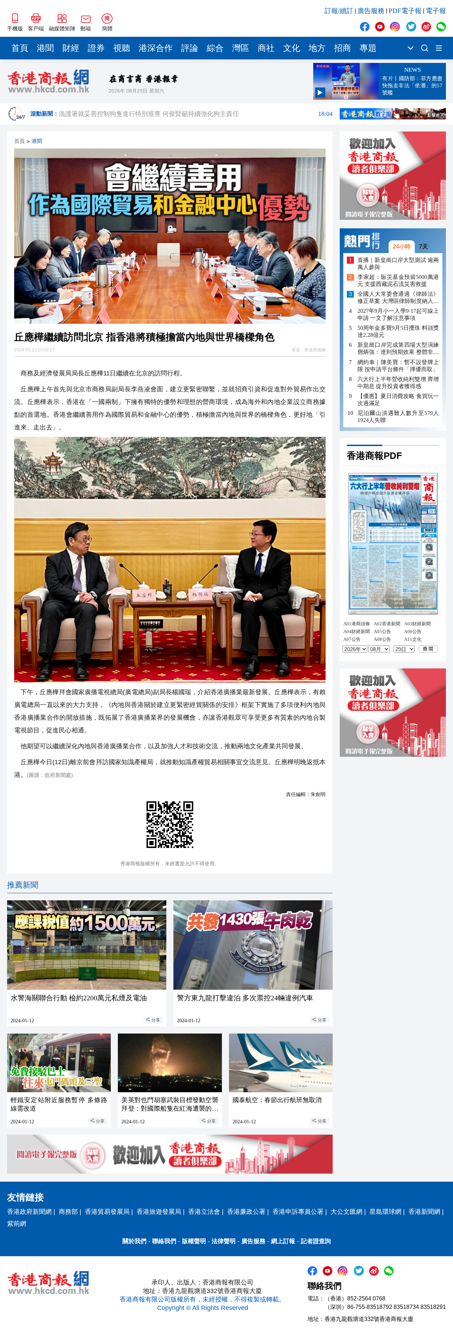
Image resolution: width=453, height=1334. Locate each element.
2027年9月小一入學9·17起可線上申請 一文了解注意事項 (398, 314)
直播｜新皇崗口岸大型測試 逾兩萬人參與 (398, 263)
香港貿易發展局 (107, 1211)
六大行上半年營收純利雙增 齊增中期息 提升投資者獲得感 (398, 382)
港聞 (45, 48)
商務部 (68, 1211)
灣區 (240, 48)
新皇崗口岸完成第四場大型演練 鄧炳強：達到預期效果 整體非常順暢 (398, 349)
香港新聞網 (424, 1211)
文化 (291, 48)
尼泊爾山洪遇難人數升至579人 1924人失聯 (398, 416)
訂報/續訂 (339, 10)
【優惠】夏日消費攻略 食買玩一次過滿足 (398, 399)
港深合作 (156, 48)
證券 (96, 48)
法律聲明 (224, 1241)
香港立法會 (204, 1211)
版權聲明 (194, 1241)
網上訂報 (283, 1241)
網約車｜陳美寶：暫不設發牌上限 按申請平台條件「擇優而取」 (398, 365)
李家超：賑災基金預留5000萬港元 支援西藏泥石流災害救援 (398, 280)
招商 (342, 48)
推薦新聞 (22, 884)
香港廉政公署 (246, 1211)
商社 (266, 48)
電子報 (436, 10)
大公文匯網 (346, 1211)
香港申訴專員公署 (298, 1211)
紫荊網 (16, 1223)
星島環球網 (385, 1211)
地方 (317, 48)
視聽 (121, 48)
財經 (70, 48)
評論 (189, 48)
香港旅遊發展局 (159, 1211)
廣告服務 (370, 10)
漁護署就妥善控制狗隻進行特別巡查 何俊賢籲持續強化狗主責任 (196, 113)
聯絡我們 (164, 1241)
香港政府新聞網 (29, 1211)
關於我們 (134, 1241)
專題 (368, 48)
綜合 (215, 48)
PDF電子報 (405, 10)
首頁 (19, 48)
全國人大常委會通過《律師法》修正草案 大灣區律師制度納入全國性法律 (398, 298)
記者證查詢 (316, 1241)
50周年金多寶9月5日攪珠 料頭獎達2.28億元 (398, 331)
